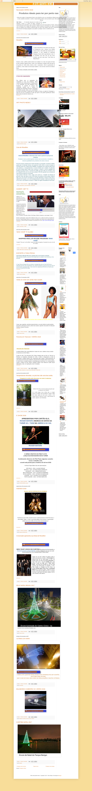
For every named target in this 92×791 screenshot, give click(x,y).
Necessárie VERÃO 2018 (24, 10)
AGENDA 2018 (21, 488)
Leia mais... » (18, 30)
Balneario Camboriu (22, 718)
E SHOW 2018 (21, 415)
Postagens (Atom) (23, 768)
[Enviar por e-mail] (31, 34)
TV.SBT (25, 226)
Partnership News (63, 68)
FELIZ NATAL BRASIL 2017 (25, 585)
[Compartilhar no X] (34, 34)
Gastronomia (33, 185)
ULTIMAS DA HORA (23, 638)
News (25, 143)
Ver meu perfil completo (69, 187)
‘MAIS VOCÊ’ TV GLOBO (24, 232)
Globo (30, 249)
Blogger (60, 775)
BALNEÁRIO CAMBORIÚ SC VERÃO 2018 (30, 689)
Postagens (62, 41)
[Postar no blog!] (32, 34)
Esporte (20, 274)
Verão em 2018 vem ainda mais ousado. (29, 280)
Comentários (62, 43)
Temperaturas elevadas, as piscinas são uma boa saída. (34, 375)
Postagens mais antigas (50, 766)
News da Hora (21, 333)
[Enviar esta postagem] (29, 98)
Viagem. (65, 271)
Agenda (20, 532)
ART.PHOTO (21, 143)
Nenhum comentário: (23, 98)
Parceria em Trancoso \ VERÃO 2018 (28, 337)
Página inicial (35, 766)
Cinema (61, 72)
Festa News (21, 226)
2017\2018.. (21, 685)
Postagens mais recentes (21, 766)
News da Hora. (69, 184)
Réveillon (19, 40)
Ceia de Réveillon (22, 147)
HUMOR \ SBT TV (22, 189)
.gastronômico (21, 185)
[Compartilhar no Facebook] (35, 34)
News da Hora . (62, 75)
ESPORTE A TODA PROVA (25, 253)
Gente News (62, 71)
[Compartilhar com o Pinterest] (36, 34)
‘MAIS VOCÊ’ (21, 249)
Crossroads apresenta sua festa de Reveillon (31, 536)
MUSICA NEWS (63, 74)
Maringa (23, 274)
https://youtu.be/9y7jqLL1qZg (48, 220)
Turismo (32, 718)
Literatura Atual (62, 76)
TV (31, 249)
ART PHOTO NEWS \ (23, 102)
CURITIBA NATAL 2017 (24, 722)
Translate (68, 88)
